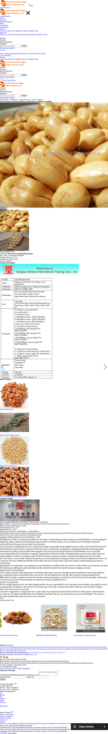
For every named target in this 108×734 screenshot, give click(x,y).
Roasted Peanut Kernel (8, 466)
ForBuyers (2, 694)
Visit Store (3, 733)
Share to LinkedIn (6, 716)
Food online (4, 100)
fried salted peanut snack (84, 649)
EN (4, 80)
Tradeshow (4, 25)
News (2, 23)
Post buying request (7, 48)
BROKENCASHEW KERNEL (10, 635)
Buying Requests (6, 22)
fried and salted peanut (66, 649)
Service (2, 29)
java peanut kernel (51, 649)
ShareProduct (3, 701)
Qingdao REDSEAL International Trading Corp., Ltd (18, 654)
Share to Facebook (7, 714)
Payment (18, 35)
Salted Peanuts (78, 635)
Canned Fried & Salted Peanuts (48, 635)
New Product (43, 724)
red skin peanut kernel (11, 651)
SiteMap (70, 724)
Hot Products (61, 724)
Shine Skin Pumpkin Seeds (9, 435)
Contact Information (23, 669)
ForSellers (2, 698)
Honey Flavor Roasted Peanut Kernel (13, 497)
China (2, 8)
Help (36, 31)
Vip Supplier (17, 31)
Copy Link (3, 720)
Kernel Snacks (37, 100)
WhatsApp (3, 706)
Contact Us (11, 35)
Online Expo (4, 27)
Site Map (25, 35)
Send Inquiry (12, 733)
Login (2, 16)
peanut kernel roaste (64, 647)
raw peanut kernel (94, 647)
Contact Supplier (6, 261)
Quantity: (3, 677)
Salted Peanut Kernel (20, 649)
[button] (3, 367)
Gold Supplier (13, 724)
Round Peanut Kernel (36, 649)
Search (24, 46)
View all (23, 651)
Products (3, 20)
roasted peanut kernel (80, 647)
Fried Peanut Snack (32, 647)
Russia (7, 8)
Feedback (32, 35)
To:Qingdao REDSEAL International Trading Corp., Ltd (19, 675)
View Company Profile (8, 669)
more (2, 598)
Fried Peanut (4, 647)
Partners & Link (41, 35)
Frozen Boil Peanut (7, 409)
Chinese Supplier (28, 31)
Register (7, 16)
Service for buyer (6, 31)
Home (2, 18)
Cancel (2, 50)
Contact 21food (31, 724)
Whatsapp (28, 726)
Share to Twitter (5, 718)
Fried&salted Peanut (17, 647)
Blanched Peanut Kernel (48, 647)
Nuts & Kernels (24, 100)
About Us (3, 33)
